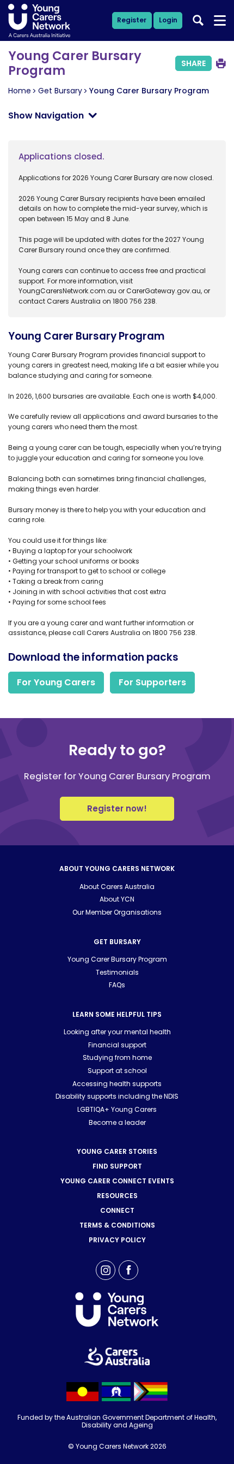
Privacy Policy (117, 1239)
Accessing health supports (117, 1083)
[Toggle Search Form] (198, 20)
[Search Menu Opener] (220, 20)
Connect (117, 1210)
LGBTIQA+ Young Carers (117, 1109)
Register (131, 20)
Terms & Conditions (117, 1225)
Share (193, 63)
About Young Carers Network (117, 868)
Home (19, 90)
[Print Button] (221, 63)
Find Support (117, 1166)
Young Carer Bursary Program (117, 959)
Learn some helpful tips (117, 1014)
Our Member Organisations (117, 912)
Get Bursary (60, 90)
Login (168, 20)
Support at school (117, 1070)
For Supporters (152, 682)
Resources (117, 1195)
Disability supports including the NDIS (117, 1096)
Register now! (117, 808)
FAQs (117, 984)
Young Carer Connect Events (117, 1181)
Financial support (117, 1045)
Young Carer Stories (117, 1151)
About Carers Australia (117, 886)
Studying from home (117, 1057)
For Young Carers (56, 682)
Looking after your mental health (117, 1031)
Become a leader (117, 1122)
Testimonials (117, 972)
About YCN (117, 899)
